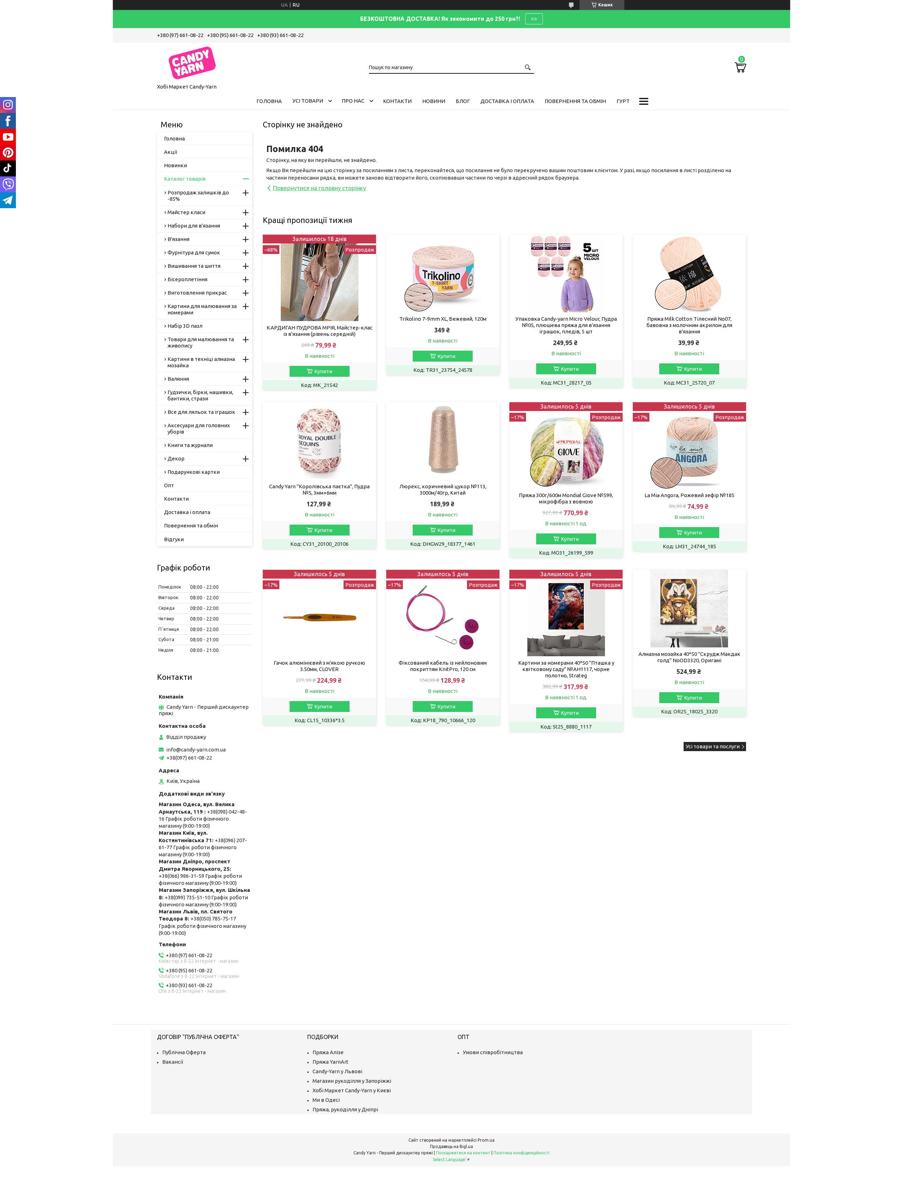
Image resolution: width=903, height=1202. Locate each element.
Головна (269, 101)
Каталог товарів (185, 179)
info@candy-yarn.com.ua (196, 750)
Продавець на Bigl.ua (451, 1146)
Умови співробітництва (493, 1052)
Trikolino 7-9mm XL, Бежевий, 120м (442, 319)
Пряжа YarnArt (331, 1062)
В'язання (178, 239)
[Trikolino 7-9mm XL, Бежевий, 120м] (442, 273)
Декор (176, 458)
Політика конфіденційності (521, 1152)
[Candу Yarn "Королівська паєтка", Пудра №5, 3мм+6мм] (319, 441)
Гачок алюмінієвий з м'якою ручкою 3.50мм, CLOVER (319, 666)
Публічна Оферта (184, 1052)
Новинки (175, 165)
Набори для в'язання (194, 226)
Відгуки (174, 539)
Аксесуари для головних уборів (199, 428)
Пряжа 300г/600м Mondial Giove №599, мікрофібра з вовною (566, 498)
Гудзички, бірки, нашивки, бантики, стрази (200, 395)
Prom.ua (486, 1140)
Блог (463, 101)
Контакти (397, 101)
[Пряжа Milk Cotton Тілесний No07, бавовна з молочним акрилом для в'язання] (689, 273)
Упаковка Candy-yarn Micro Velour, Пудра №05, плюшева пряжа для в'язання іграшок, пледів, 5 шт (566, 325)
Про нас (353, 101)
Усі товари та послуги (713, 746)
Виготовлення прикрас (197, 293)
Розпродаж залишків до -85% (198, 195)
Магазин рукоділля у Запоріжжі (352, 1081)
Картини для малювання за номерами (202, 309)
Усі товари (307, 101)
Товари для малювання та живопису (201, 342)
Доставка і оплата (507, 101)
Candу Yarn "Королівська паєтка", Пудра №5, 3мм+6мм (319, 489)
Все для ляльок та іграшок (201, 412)
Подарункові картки (194, 472)
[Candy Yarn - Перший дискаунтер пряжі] (192, 62)
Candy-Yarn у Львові (337, 1071)
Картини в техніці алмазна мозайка (201, 362)
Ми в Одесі (326, 1100)
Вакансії (172, 1062)
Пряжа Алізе (328, 1052)
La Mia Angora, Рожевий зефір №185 (689, 495)
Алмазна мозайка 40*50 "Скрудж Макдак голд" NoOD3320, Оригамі (689, 657)
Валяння (178, 379)
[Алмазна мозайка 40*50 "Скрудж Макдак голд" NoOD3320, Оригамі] (689, 608)
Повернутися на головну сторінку (319, 188)
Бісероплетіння (187, 279)
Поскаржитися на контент (463, 1152)
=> (534, 19)
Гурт (623, 101)
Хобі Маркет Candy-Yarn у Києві (352, 1090)
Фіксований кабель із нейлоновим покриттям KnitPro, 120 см (443, 666)
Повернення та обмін (575, 101)
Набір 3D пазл (185, 326)
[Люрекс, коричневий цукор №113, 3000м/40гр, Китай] (442, 441)
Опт (169, 485)
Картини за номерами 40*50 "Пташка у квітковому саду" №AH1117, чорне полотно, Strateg (566, 669)
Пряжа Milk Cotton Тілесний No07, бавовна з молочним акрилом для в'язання (689, 325)
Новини (433, 101)
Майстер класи (186, 212)
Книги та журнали (190, 445)
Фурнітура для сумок (194, 252)
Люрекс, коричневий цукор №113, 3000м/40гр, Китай (442, 489)
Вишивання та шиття (194, 266)
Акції (170, 152)
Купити (323, 371)
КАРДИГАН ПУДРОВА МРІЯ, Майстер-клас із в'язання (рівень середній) (319, 331)
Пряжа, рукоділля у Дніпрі (345, 1109)
